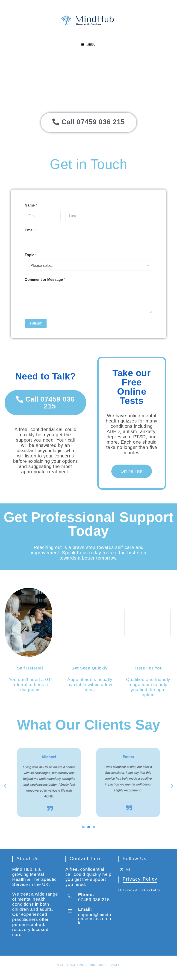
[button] (5, 786)
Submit (36, 323)
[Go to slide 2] (88, 827)
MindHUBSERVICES (105, 965)
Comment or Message (45, 280)
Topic (31, 255)
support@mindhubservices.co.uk (94, 918)
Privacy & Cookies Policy (141, 890)
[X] (122, 870)
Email (31, 230)
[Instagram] (128, 870)
